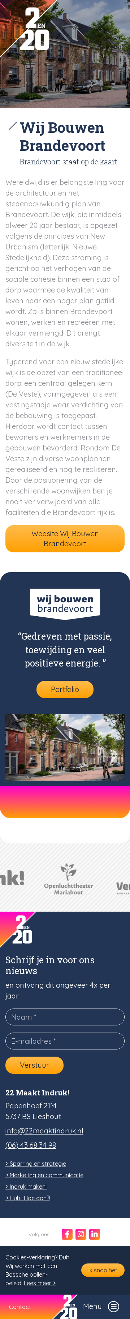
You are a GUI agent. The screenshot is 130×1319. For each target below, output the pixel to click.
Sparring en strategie (38, 1163)
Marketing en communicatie (46, 1175)
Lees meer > (40, 1283)
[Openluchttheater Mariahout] (65, 879)
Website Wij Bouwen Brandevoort (65, 538)
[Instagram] (80, 1234)
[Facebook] (67, 1234)
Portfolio (65, 689)
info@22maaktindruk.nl (44, 1130)
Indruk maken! (28, 1186)
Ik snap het (102, 1270)
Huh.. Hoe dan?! (30, 1198)
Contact (20, 1306)
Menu (92, 1306)
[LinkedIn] (94, 1234)
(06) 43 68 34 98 (30, 1145)
